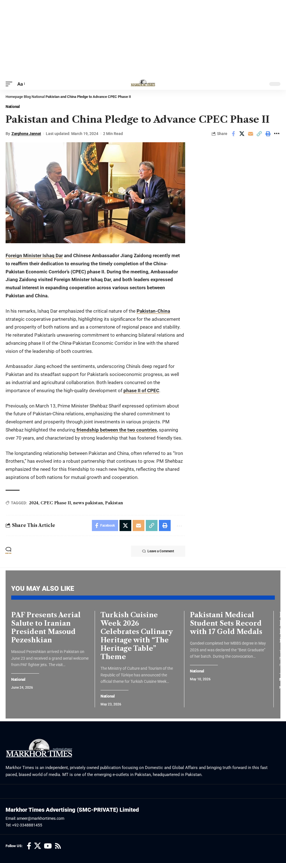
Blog (27, 97)
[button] (10, 84)
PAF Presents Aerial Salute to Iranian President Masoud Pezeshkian (46, 627)
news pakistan (88, 502)
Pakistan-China (153, 311)
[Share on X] (242, 133)
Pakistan (114, 502)
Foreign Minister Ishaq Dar (34, 255)
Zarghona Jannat (26, 133)
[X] (37, 846)
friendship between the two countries (116, 430)
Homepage (14, 97)
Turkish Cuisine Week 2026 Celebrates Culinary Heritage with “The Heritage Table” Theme (137, 636)
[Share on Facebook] (233, 133)
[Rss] (58, 846)
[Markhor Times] (143, 84)
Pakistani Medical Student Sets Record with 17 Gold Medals (226, 623)
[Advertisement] (143, 39)
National (38, 97)
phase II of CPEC (141, 390)
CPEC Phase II (55, 502)
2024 (33, 502)
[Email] (250, 133)
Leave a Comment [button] (160, 551)
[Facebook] (29, 846)
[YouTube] (47, 846)
